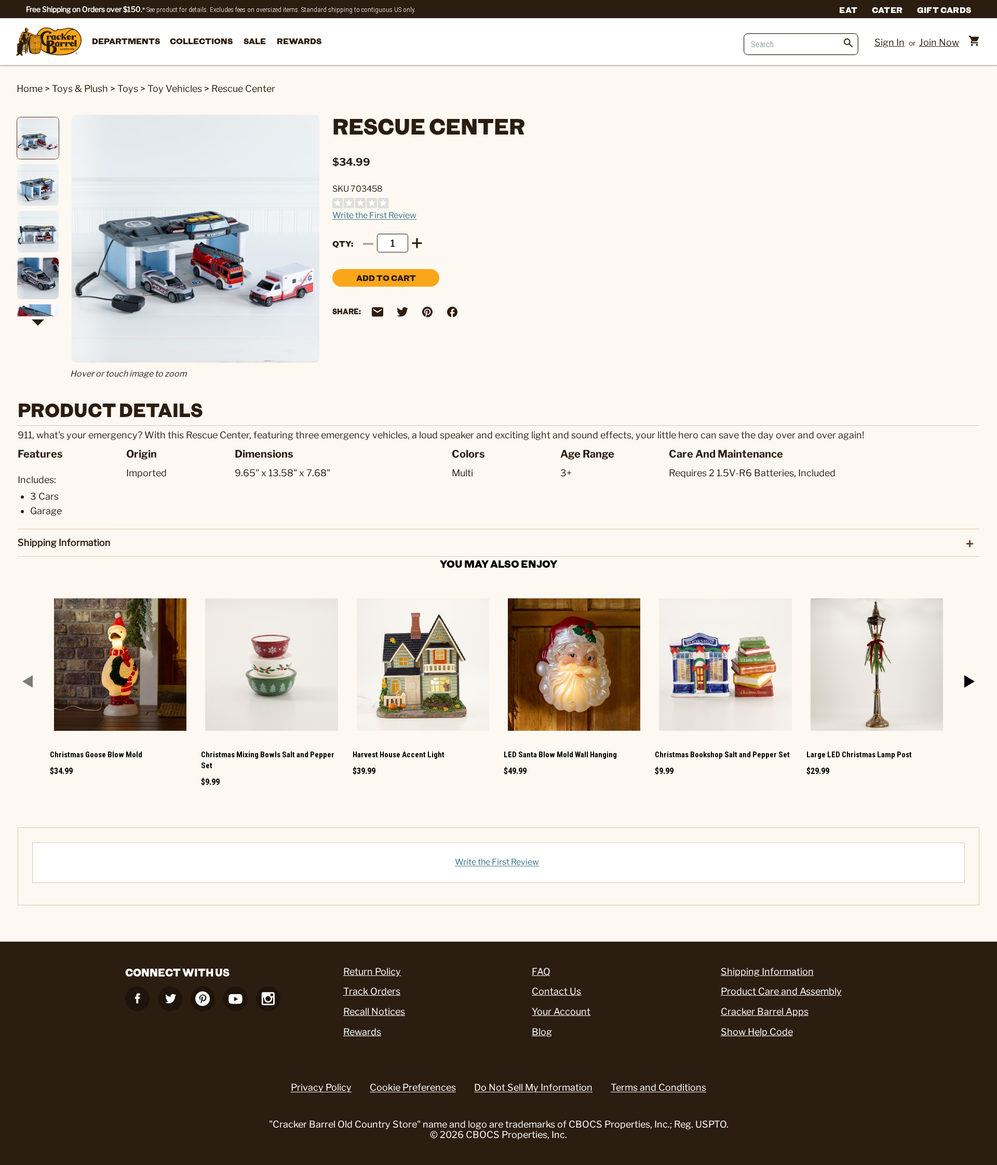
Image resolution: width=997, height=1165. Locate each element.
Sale (255, 40)
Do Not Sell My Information (533, 1087)
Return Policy (372, 971)
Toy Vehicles (174, 88)
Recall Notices (374, 1011)
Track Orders (371, 991)
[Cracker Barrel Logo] (49, 42)
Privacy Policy (321, 1087)
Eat (848, 9)
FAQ (541, 971)
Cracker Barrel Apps (765, 1011)
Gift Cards (944, 9)
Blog (542, 1031)
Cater (887, 9)
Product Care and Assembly (781, 991)
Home (30, 88)
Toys (127, 88)
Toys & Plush (80, 88)
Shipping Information (767, 971)
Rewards (299, 40)
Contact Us (556, 991)
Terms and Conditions (658, 1087)
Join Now (939, 42)
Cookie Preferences (413, 1087)
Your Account (561, 1011)
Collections (201, 40)
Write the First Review (374, 215)
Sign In (889, 42)
